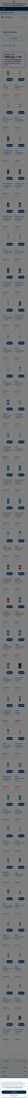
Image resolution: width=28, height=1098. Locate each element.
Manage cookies (14, 1095)
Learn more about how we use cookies (13, 1087)
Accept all (14, 1092)
